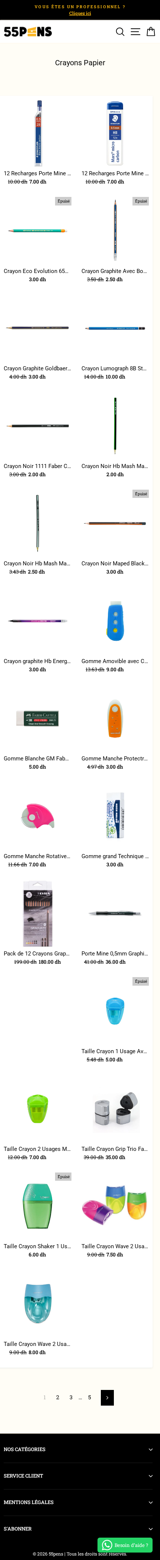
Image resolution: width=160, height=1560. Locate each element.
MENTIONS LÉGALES (29, 1502)
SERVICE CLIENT (23, 1475)
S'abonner (18, 1528)
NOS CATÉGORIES (24, 1449)
